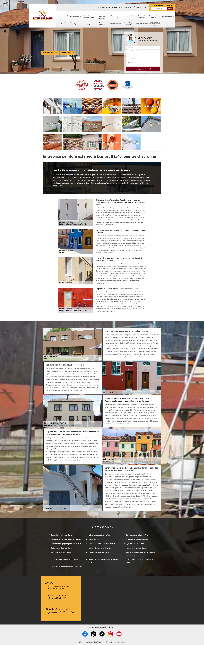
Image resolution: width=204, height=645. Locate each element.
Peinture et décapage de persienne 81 (154, 16)
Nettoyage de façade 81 (62, 23)
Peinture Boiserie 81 (75, 16)
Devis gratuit (108, 642)
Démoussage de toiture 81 (115, 16)
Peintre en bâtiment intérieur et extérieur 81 (154, 24)
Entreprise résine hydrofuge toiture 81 (89, 16)
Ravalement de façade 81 (62, 16)
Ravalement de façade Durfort (99, 552)
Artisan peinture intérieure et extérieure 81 (102, 16)
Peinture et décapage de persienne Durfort (66, 544)
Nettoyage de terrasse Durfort (136, 548)
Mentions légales (119, 642)
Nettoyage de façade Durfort (61, 552)
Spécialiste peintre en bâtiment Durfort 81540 (67, 567)
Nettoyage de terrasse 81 (75, 23)
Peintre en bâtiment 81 (142, 23)
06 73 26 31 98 (141, 7)
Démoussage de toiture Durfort (137, 535)
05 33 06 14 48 (126, 7)
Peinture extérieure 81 (168, 16)
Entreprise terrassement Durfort (137, 539)
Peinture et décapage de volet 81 (128, 23)
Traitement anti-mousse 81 (102, 23)
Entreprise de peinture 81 (128, 16)
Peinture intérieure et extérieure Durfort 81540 (140, 561)
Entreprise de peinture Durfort (99, 535)
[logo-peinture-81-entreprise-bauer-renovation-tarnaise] (42, 15)
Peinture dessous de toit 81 (89, 23)
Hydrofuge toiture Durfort (135, 544)
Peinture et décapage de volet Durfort (102, 544)
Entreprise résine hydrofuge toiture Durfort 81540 (103, 561)
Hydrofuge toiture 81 (115, 23)
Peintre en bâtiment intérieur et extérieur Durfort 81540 (140, 554)
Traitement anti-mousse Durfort (62, 548)
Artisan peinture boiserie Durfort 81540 (64, 560)
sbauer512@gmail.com (108, 7)
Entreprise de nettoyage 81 (141, 16)
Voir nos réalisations (50, 53)
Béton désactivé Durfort (97, 539)
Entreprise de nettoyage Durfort (62, 535)
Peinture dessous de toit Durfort (99, 548)
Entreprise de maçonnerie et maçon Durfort (66, 539)
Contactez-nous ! (68, 53)
